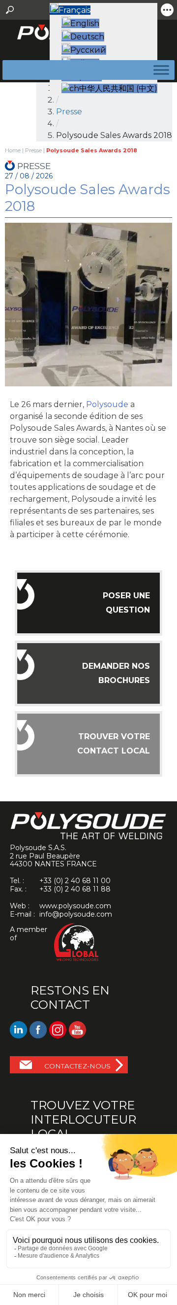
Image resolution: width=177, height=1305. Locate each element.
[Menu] (159, 69)
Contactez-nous (77, 1066)
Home (13, 150)
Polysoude (107, 404)
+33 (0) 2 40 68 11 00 (75, 880)
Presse (69, 111)
